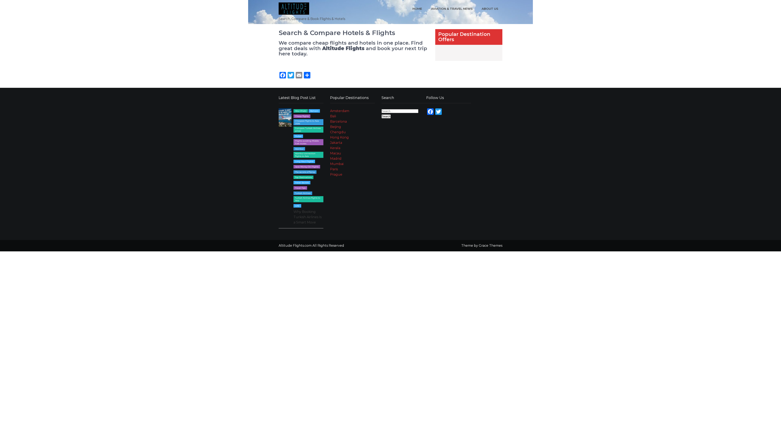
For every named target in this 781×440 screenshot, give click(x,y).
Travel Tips (300, 188)
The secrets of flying (305, 172)
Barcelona (338, 121)
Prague (336, 174)
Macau (335, 153)
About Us (490, 9)
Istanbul (299, 148)
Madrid (335, 159)
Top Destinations (303, 177)
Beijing (335, 127)
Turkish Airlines (303, 193)
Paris (334, 169)
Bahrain (314, 111)
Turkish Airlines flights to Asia (307, 199)
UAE (297, 206)
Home (417, 9)
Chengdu (338, 132)
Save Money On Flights (307, 166)
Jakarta (336, 143)
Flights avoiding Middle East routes (307, 142)
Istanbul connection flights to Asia (305, 154)
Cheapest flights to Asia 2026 (307, 122)
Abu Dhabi (300, 111)
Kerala (335, 148)
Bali (333, 116)
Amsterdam (339, 111)
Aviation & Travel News (452, 9)
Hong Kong (339, 137)
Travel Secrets (302, 182)
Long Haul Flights (304, 161)
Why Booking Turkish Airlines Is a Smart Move (307, 217)
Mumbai (337, 164)
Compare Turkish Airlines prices (308, 129)
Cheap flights (302, 116)
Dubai (298, 136)
